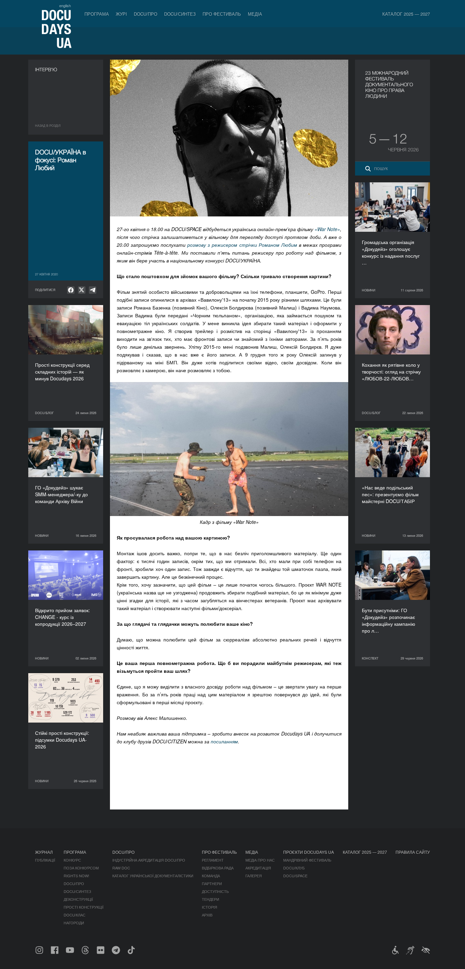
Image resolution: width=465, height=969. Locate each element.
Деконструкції (78, 899)
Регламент (213, 860)
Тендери (210, 899)
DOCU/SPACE (295, 875)
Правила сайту (413, 852)
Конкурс (72, 860)
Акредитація (258, 867)
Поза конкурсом (81, 867)
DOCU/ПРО (145, 14)
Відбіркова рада (218, 867)
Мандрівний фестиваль (307, 860)
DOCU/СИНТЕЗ (180, 14)
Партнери (212, 883)
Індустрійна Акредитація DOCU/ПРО (148, 860)
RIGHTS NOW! (76, 875)
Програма (96, 14)
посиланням (224, 741)
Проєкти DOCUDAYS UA (308, 852)
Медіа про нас (260, 860)
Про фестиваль (222, 14)
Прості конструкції (83, 907)
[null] (71, 290)
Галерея (253, 875)
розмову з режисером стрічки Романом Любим (241, 244)
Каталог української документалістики (152, 875)
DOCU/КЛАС (74, 915)
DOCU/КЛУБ (294, 867)
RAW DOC (121, 867)
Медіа (255, 14)
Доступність (215, 891)
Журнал (44, 852)
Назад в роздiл (48, 125)
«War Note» (327, 229)
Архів (207, 915)
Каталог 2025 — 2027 (406, 14)
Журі (121, 14)
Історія (209, 907)
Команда (211, 875)
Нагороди (74, 922)
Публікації (45, 860)
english (65, 5)
